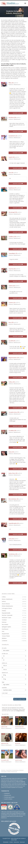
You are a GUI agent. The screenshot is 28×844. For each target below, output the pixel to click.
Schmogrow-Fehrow (14, 608)
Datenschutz (16, 842)
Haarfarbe (4, 687)
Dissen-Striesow (14, 603)
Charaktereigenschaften (9, 797)
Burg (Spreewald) (14, 613)
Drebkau (14, 610)
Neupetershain (14, 633)
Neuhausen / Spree (14, 617)
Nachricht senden (17, 113)
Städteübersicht (7, 795)
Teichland (14, 620)
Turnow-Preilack (14, 636)
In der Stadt (4, 693)
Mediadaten (6, 842)
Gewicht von (5, 672)
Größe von (4, 663)
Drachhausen (14, 629)
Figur (3, 682)
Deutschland (9, 770)
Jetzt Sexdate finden (20, 699)
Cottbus (14, 597)
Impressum (22, 842)
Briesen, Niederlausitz (14, 599)
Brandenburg (15, 770)
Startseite (3, 770)
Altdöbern (14, 638)
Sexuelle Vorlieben (8, 799)
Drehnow (14, 622)
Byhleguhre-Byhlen (14, 626)
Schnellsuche (7, 793)
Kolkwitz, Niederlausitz (15, 85)
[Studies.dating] (10, 3)
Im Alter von (5, 653)
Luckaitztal (14, 640)
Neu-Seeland (14, 624)
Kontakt (11, 842)
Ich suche (4, 648)
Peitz (14, 631)
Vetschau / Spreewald (14, 615)
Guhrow (14, 601)
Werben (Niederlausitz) (14, 606)
